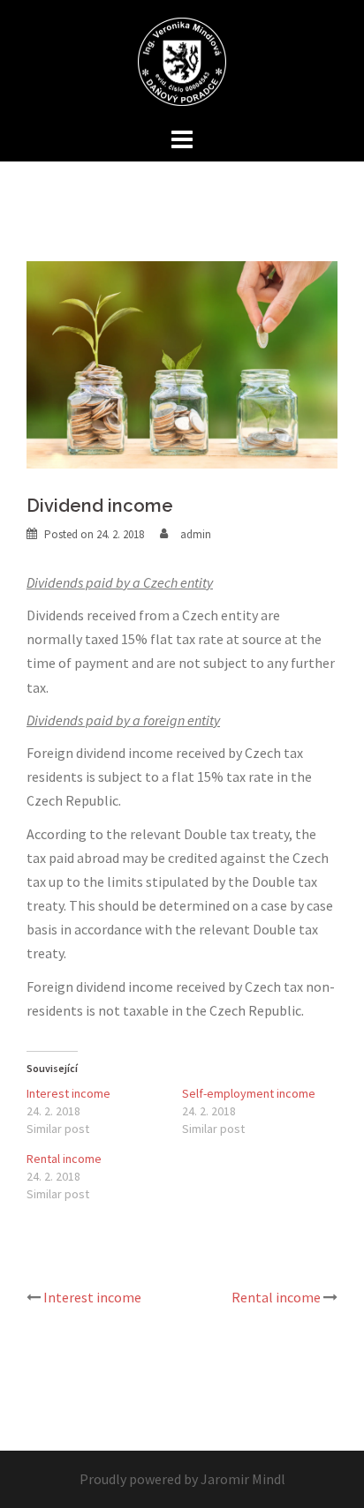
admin (195, 534)
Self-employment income (248, 1093)
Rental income (64, 1159)
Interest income (68, 1093)
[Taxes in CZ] (182, 60)
